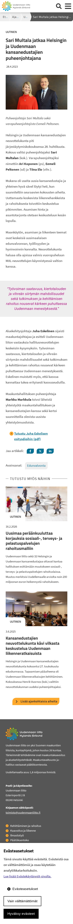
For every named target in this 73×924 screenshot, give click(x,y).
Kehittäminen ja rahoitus (25, 826)
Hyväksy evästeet (21, 914)
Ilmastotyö (17, 835)
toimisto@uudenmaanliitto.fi (23, 812)
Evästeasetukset (25, 889)
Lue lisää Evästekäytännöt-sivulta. (27, 876)
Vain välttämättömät (22, 901)
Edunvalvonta (36, 466)
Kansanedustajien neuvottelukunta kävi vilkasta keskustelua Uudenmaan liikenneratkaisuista (32, 645)
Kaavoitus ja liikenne (23, 831)
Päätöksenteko (19, 840)
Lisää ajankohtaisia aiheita (39, 701)
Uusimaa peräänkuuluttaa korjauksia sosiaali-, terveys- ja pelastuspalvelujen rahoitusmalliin (34, 540)
